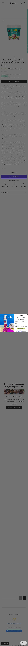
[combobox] (22, 326)
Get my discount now (21, 328)
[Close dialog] (27, 314)
